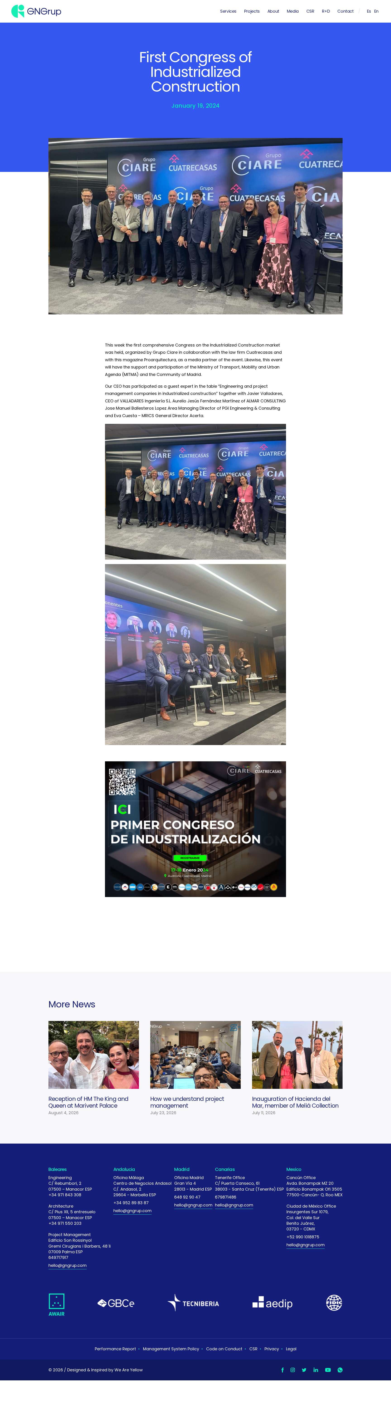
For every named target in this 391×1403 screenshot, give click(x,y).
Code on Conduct (224, 1349)
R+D (326, 11)
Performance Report (115, 1349)
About (273, 11)
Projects (252, 11)
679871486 (225, 1197)
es (369, 11)
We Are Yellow (128, 1370)
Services (228, 11)
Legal (291, 1349)
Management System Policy (171, 1349)
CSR (310, 11)
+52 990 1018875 (302, 1237)
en (376, 11)
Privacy (272, 1349)
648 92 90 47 (187, 1197)
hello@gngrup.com (67, 1265)
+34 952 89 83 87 (131, 1203)
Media (293, 11)
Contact (345, 11)
